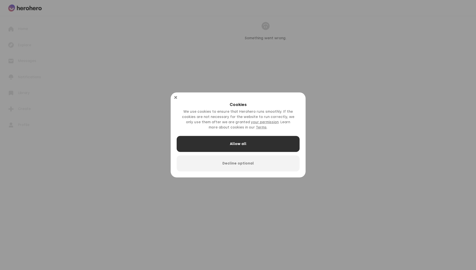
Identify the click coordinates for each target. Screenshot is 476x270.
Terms (261, 127)
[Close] (176, 97)
